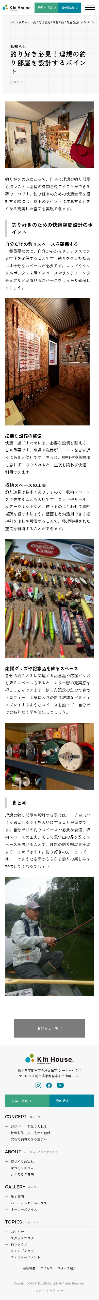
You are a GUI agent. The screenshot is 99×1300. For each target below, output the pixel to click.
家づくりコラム (22, 1167)
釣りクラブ (19, 1244)
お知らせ (18, 46)
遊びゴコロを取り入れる (29, 1126)
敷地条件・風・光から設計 (30, 1132)
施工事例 (17, 1196)
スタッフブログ (22, 1238)
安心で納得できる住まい (29, 1139)
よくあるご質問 (22, 1174)
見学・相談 (44, 7)
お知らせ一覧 (47, 1028)
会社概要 (29, 1268)
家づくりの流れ (22, 1161)
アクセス (46, 1268)
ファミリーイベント (25, 1257)
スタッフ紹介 (67, 1268)
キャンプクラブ (22, 1250)
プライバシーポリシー (49, 1290)
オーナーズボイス (24, 1209)
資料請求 (68, 7)
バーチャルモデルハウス (29, 1203)
